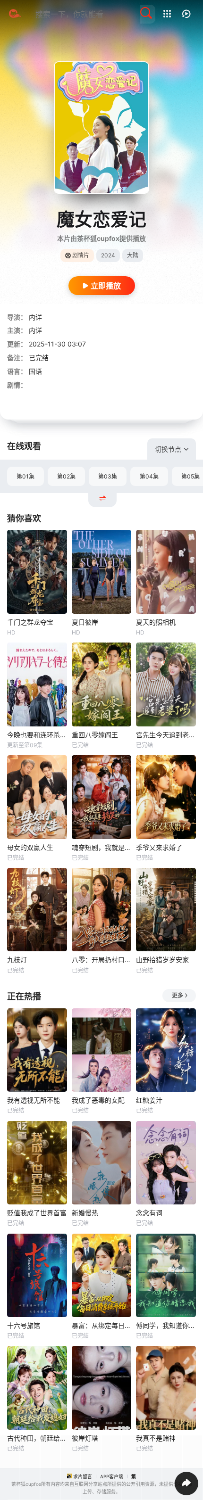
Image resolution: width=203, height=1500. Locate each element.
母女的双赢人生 (30, 847)
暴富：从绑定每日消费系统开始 (102, 1325)
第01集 (25, 476)
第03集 (107, 476)
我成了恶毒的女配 (98, 1100)
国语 (35, 371)
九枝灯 (17, 960)
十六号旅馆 (23, 1325)
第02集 (66, 476)
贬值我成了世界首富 (37, 1213)
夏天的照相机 (156, 622)
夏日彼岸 (85, 622)
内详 (35, 317)
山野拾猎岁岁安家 (162, 960)
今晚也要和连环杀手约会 (37, 735)
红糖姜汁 (149, 1100)
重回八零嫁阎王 (95, 735)
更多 (177, 995)
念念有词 (149, 1213)
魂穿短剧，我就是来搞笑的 (102, 847)
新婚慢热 (85, 1213)
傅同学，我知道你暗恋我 (166, 1325)
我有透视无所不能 (33, 1100)
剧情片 (80, 255)
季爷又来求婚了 (159, 847)
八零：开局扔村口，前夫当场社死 (102, 960)
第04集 (149, 476)
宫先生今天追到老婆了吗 (166, 735)
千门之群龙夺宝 (30, 622)
